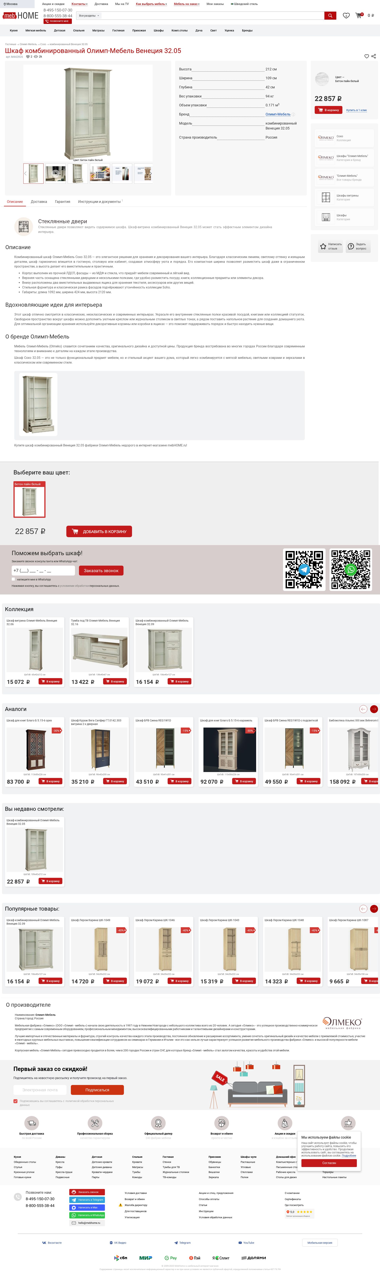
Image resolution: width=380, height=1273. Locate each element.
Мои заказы (215, 4)
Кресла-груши (64, 1172)
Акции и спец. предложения (216, 1193)
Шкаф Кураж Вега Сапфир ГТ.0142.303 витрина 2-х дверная (96, 722)
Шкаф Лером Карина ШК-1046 (155, 920)
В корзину (332, 110)
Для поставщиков (135, 1211)
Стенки (167, 1162)
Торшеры (327, 1172)
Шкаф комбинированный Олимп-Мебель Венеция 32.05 (33, 822)
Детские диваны (102, 1167)
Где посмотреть (294, 1205)
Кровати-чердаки (102, 1172)
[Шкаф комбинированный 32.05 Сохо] (78, 173)
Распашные (248, 1162)
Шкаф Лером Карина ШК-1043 (219, 920)
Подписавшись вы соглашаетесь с (67, 1103)
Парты (95, 1177)
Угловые (246, 1167)
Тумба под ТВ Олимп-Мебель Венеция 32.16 (95, 622)
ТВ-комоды (169, 1177)
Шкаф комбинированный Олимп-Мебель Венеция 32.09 (162, 622)
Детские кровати (102, 1162)
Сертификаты (293, 1199)
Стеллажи (247, 1172)
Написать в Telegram (90, 1199)
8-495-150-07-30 (58, 10)
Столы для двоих (286, 1177)
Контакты (79, 4)
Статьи (203, 1205)
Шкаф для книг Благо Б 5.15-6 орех (29, 720)
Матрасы (137, 1167)
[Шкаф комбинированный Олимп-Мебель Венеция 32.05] (33, 173)
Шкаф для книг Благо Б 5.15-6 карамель (226, 720)
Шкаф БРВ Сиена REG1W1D (153, 720)
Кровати (137, 1162)
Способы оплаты (209, 1199)
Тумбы (136, 1172)
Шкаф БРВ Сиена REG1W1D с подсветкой (291, 720)
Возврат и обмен (135, 1199)
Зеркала (214, 1177)
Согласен (329, 1163)
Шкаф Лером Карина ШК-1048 (284, 920)
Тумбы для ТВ (171, 1167)
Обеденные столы (25, 1162)
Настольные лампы (334, 1177)
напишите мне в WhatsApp (34, 579)
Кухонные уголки (24, 1172)
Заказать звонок (101, 570)
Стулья (18, 1167)
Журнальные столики (176, 1172)
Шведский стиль (245, 4)
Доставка (101, 4)
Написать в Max (87, 1207)
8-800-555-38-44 (58, 15)
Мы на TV (122, 4)
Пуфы (59, 1167)
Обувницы (215, 1162)
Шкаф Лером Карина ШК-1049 (90, 920)
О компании (292, 1193)
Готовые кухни (22, 1177)
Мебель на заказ (186, 4)
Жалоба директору (136, 1205)
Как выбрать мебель (150, 4)
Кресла (60, 1162)
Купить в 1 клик (356, 110)
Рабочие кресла (285, 1172)
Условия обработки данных (215, 1217)
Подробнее (349, 1155)
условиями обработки (74, 585)
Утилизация (132, 1217)
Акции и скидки (53, 4)
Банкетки (214, 1167)
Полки (244, 1177)
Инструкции (206, 1211)
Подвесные (62, 1177)
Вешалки (214, 1172)
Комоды (137, 1177)
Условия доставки (136, 1193)
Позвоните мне (59, 21)
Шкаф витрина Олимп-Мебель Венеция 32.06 (32, 622)
